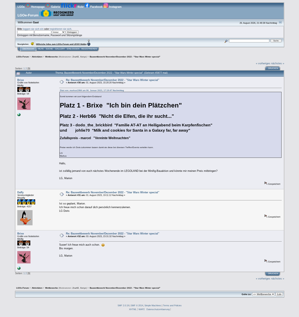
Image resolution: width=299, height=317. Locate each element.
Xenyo (83, 57)
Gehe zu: (246, 294)
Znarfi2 (75, 57)
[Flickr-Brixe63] (19, 115)
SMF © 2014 (137, 305)
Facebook (96, 6)
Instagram (115, 6)
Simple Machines (152, 305)
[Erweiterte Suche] (225, 41)
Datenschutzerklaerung (158, 309)
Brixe (20, 80)
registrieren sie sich (60, 29)
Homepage (37, 6)
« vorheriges (263, 63)
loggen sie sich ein (33, 29)
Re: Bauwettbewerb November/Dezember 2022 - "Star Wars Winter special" (112, 80)
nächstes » (277, 63)
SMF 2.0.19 (123, 305)
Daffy (20, 192)
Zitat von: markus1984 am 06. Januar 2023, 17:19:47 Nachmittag (92, 90)
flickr (81, 6)
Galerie (55, 6)
